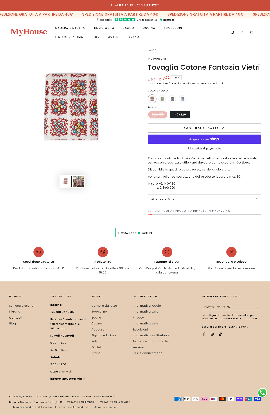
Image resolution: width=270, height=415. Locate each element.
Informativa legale (147, 306)
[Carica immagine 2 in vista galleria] (78, 181)
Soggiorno (99, 311)
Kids (94, 341)
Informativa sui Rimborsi (151, 335)
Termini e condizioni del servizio (32, 407)
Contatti (15, 317)
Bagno (96, 317)
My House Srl (157, 59)
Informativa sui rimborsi (80, 402)
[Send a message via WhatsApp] (262, 393)
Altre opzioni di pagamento (204, 148)
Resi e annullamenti (148, 353)
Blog (12, 323)
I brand (14, 311)
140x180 (160, 115)
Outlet (96, 347)
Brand (96, 353)
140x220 (182, 115)
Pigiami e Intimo (103, 335)
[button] (232, 32)
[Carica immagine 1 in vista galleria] (66, 181)
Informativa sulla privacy (114, 402)
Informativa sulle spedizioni (72, 407)
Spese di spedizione (181, 83)
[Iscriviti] (259, 307)
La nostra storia (21, 306)
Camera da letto (104, 306)
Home (151, 50)
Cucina (96, 323)
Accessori (99, 329)
